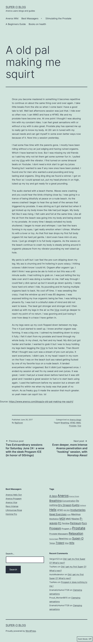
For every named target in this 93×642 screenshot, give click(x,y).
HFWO (72, 423)
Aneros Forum (74, 496)
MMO (78, 423)
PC (59, 523)
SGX (70, 539)
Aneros (63, 496)
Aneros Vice (11, 502)
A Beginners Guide (16, 24)
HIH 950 (67, 510)
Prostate (72, 426)
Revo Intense (12, 506)
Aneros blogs (75, 419)
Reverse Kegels (53, 539)
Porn (84, 523)
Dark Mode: (83, 639)
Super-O (77, 538)
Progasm (55, 528)
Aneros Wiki (12, 18)
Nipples (75, 518)
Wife (71, 543)
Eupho (76, 505)
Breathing (65, 423)
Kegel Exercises (58, 514)
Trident (60, 542)
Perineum (75, 523)
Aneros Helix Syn (14, 495)
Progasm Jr (67, 528)
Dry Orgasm (65, 505)
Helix (52, 509)
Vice (22, 160)
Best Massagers (29, 18)
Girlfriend (83, 505)
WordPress (31, 631)
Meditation (54, 519)
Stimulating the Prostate (58, 18)
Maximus (76, 514)
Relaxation (76, 533)
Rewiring (63, 538)
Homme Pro (11, 514)
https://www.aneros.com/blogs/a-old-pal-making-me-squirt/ (41, 401)
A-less (53, 495)
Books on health (37, 24)
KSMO (69, 514)
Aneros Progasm (14, 498)
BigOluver (19, 423)
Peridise (65, 523)
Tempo (52, 543)
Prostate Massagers (58, 534)
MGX (62, 518)
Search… (10, 553)
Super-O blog (16, 7)
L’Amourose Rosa (14, 510)
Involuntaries (78, 509)
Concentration (69, 501)
